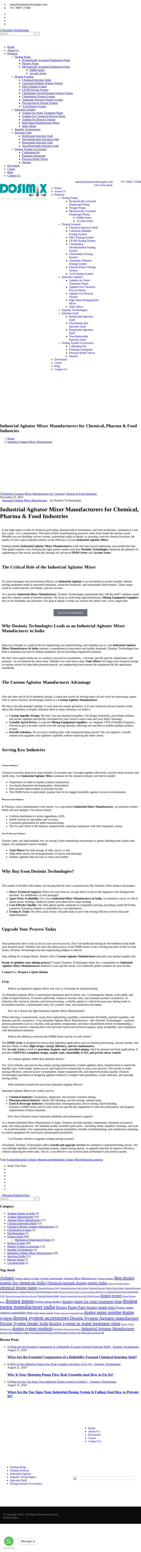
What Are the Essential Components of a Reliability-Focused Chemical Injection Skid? (72, 1357)
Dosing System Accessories (23, 1246)
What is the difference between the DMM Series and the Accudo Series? (49, 1036)
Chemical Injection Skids (21, 1223)
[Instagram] (87, 1469)
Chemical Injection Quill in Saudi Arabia (106, 1288)
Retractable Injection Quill (69, 1332)
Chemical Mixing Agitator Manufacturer (30, 1226)
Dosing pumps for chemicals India (68, 1313)
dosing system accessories (41, 1318)
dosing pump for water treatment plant (92, 1301)
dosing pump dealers (48, 1301)
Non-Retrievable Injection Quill (43, 1332)
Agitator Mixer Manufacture (23, 1220)
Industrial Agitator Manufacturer (34, 1159)
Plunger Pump (15, 1259)
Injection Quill (6, 1332)
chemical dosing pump (18, 1287)
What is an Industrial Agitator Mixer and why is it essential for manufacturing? (53, 988)
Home (11, 438)
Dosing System (16, 1243)
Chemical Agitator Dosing (119, 1284)
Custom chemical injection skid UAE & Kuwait (80, 1296)
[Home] (23, 199)
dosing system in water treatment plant (84, 1323)
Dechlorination (16, 1233)
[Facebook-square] (77, 1469)
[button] (70, 988)
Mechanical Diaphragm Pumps (32, 1239)
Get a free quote (103, 185)
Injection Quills (16, 1256)
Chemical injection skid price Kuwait (21, 1296)
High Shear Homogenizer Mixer (67, 1329)
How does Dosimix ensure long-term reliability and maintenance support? (50, 1116)
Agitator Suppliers (106, 1278)
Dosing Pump (15, 1236)
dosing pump (20, 1301)
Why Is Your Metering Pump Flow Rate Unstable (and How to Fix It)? (60, 1375)
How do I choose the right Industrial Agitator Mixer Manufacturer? (46, 1010)
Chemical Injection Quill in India (73, 1288)
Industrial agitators (92, 1159)
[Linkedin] (97, 1469)
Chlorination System (19, 1229)
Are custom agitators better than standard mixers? (36, 1058)
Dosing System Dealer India (24, 1323)
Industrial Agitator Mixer (67, 1159)
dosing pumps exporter (43, 1313)
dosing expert (111, 1295)
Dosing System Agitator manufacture (104, 1318)
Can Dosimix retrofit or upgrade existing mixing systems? (41, 1138)
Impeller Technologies (20, 1249)
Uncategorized (15, 1262)
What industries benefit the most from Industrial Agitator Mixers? (45, 1084)
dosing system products (32, 1328)
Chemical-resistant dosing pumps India (76, 1283)
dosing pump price (101, 1307)
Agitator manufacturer (51, 1278)
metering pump (21, 1332)
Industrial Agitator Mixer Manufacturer (29, 441)
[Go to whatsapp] (8, 1541)
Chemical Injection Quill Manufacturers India (38, 1292)
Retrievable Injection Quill (92, 1332)
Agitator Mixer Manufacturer (80, 1278)
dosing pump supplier (103, 1312)
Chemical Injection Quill (48, 1288)
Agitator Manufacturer (20, 1216)
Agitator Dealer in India (21, 1213)
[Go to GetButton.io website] (9, 1548)
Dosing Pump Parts (71, 1307)
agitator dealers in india (27, 1278)
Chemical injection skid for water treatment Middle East (82, 1292)
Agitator (11, 1159)
